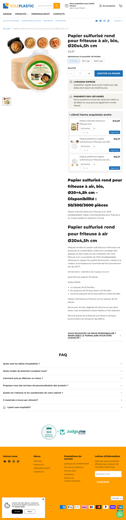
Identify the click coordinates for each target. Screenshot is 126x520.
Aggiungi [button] (114, 132)
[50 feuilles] (74, 63)
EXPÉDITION (60, 21)
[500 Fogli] (86, 63)
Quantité (72, 68)
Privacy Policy (20, 506)
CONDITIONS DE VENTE (31, 21)
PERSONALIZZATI (41, 14)
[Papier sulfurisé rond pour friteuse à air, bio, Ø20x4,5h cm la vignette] (7, 101)
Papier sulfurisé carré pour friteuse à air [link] (92, 122)
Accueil (6, 29)
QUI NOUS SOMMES (11, 21)
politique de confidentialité (76, 463)
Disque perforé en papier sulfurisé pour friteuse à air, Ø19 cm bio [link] (95, 141)
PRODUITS (21, 14)
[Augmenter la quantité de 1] (89, 73)
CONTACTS (59, 14)
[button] (81, 132)
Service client (70, 471)
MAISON (7, 14)
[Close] (43, 499)
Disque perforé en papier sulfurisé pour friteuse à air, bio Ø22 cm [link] (94, 158)
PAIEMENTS (48, 21)
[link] (75, 126)
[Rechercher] (56, 6)
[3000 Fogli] (98, 63)
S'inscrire (103, 482)
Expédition (69, 474)
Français (117, 21)
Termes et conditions (73, 467)
